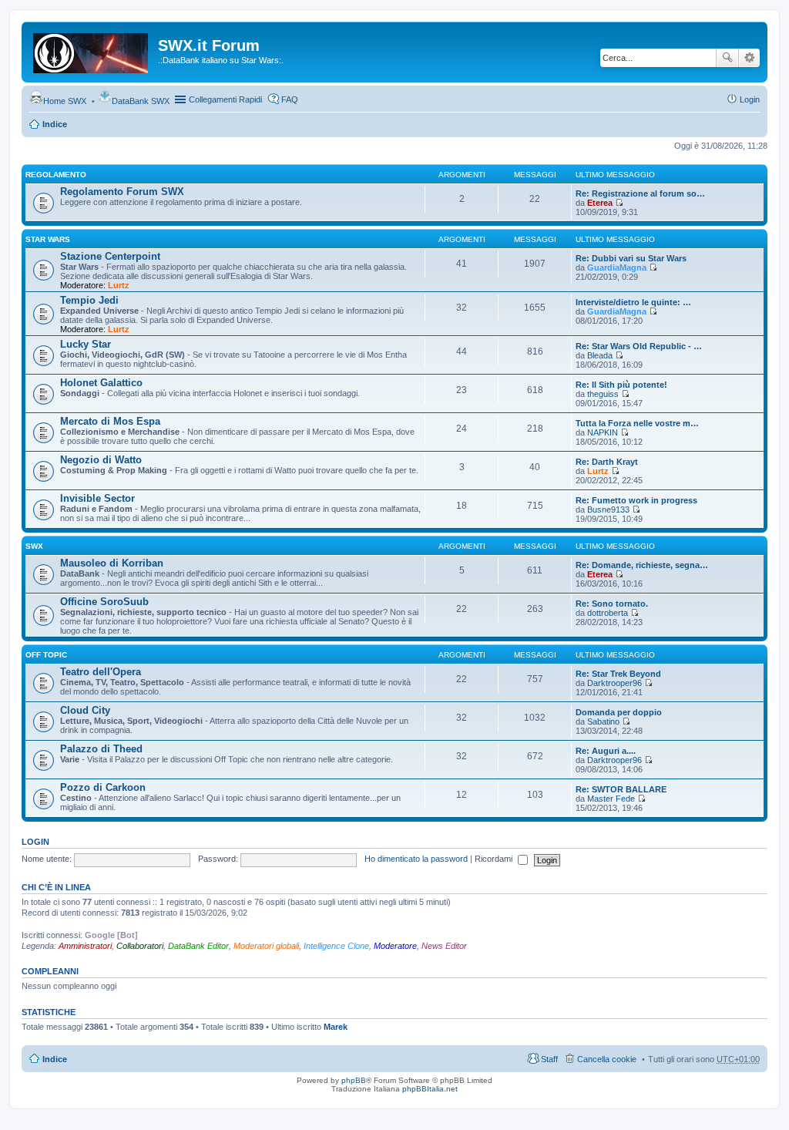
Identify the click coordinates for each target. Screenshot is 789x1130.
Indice (54, 124)
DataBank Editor (198, 945)
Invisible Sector (97, 498)
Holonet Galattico (101, 382)
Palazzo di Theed (101, 749)
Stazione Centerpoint (110, 256)
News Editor (444, 945)
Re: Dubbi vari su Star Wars (631, 258)
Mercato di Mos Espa (110, 421)
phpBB (353, 1080)
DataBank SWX (141, 101)
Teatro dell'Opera (100, 672)
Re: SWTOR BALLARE (621, 789)
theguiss (603, 394)
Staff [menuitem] (549, 1059)
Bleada (600, 355)
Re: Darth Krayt (607, 461)
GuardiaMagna (616, 267)
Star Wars (47, 239)
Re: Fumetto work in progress (636, 500)
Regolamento (55, 174)
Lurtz (118, 285)
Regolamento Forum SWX (122, 191)
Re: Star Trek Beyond (618, 673)
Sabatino (603, 721)
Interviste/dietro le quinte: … (633, 302)
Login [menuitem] (750, 99)
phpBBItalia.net (430, 1089)
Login (35, 841)
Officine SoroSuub (104, 601)
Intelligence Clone (336, 945)
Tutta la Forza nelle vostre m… (637, 423)
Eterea (600, 202)
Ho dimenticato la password (416, 858)
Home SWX (64, 101)
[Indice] (91, 50)
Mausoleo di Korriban (111, 563)
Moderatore (395, 945)
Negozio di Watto (101, 460)
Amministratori (85, 945)
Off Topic (46, 655)
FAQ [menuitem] (289, 99)
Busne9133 (608, 509)
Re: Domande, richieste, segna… (642, 565)
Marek (335, 1026)
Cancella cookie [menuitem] (606, 1059)
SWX (34, 546)
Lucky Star (85, 344)
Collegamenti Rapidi (225, 99)
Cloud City (85, 710)
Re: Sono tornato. (612, 603)
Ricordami (495, 858)
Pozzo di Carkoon (103, 787)
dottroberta (607, 612)
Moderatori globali (266, 945)
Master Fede (611, 798)
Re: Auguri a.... (606, 750)
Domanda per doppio (619, 712)
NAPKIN (602, 432)
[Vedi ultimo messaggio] (619, 202)
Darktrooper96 (614, 683)
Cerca (727, 58)
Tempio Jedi (89, 300)
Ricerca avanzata (749, 58)
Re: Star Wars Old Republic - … (639, 346)
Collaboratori (139, 945)
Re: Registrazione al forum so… (640, 193)
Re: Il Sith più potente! (621, 384)
